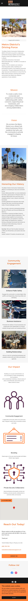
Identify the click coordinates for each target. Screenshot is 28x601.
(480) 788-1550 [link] (6, 546)
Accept (14, 597)
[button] (3, 3)
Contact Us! (14, 556)
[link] (14, 3)
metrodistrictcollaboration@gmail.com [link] (11, 549)
